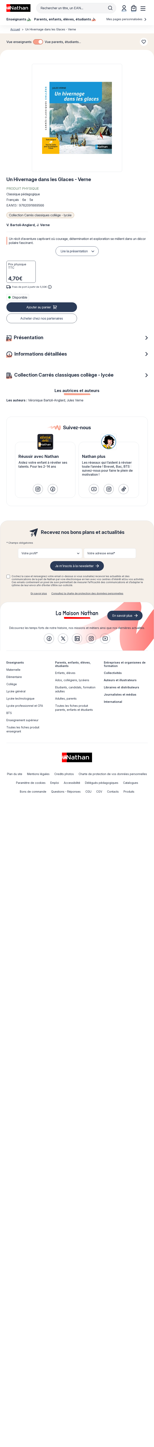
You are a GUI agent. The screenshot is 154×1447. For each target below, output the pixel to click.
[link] (38, 489)
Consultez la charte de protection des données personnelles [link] (87, 593)
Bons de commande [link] (33, 791)
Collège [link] (11, 684)
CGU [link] (88, 791)
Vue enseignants (18, 42)
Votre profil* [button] (29, 553)
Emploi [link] (54, 782)
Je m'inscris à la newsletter (74, 566)
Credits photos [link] (64, 774)
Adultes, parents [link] (66, 698)
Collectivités (113, 673)
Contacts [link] (113, 791)
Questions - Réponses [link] (66, 791)
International (113, 701)
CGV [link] (99, 791)
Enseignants (15, 662)
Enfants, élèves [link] (65, 673)
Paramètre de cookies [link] (31, 782)
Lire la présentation (74, 251)
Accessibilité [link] (72, 782)
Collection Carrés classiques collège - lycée (40, 215)
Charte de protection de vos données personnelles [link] (113, 774)
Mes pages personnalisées (124, 19)
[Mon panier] (133, 8)
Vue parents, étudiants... (63, 42)
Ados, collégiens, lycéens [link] (72, 680)
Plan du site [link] (14, 774)
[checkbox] (38, 41)
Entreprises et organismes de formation (125, 664)
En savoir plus (39, 593)
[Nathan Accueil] (18, 8)
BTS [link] (9, 713)
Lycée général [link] (15, 691)
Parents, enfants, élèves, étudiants (73, 664)
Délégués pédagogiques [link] (101, 782)
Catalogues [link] (130, 782)
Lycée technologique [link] (20, 698)
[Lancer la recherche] (110, 8)
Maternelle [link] (13, 669)
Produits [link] (129, 791)
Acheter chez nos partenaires (41, 318)
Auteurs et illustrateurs (120, 680)
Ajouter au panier (38, 307)
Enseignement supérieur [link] (22, 720)
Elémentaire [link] (14, 677)
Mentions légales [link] (38, 774)
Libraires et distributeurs (121, 687)
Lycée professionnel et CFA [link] (24, 705)
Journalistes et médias (120, 694)
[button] (77, 118)
